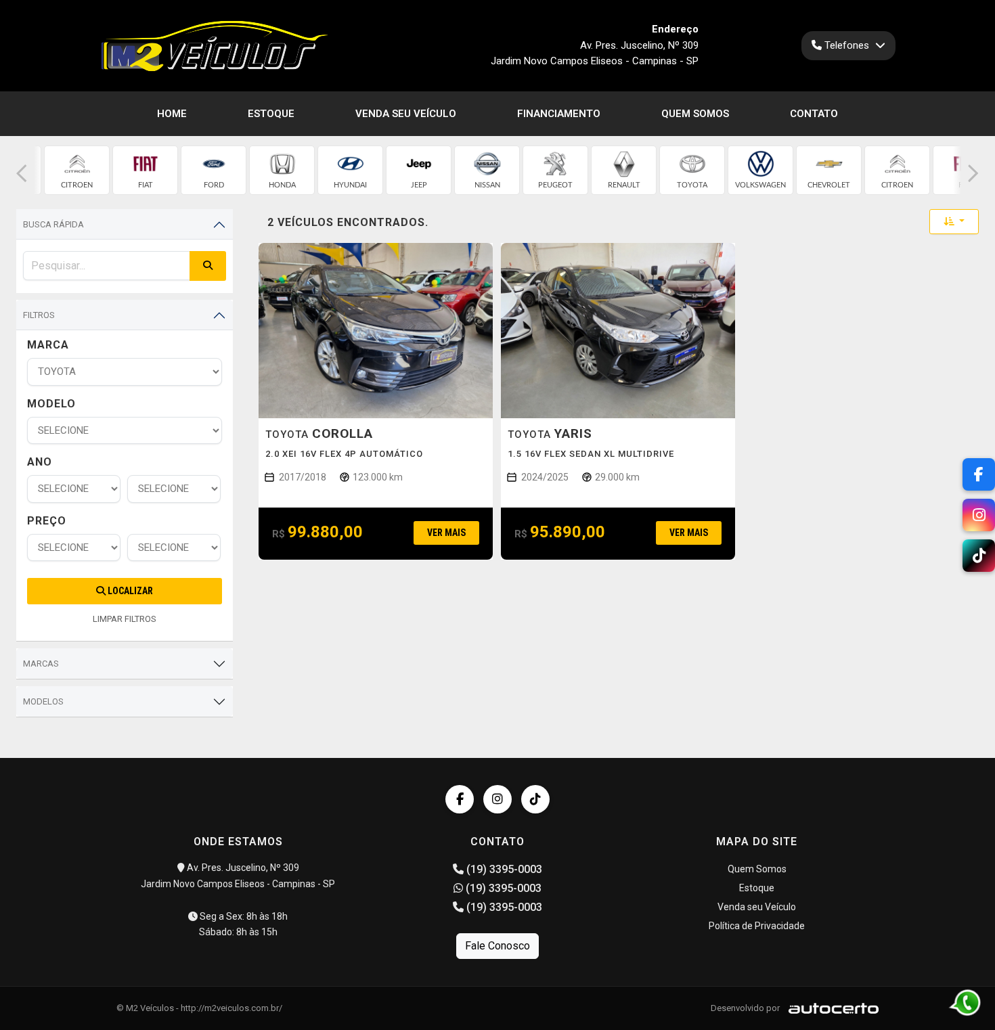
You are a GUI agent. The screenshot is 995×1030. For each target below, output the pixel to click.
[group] (77, 170)
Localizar (129, 590)
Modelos (43, 701)
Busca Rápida (53, 224)
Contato (814, 114)
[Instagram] (497, 799)
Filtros (39, 315)
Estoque (271, 114)
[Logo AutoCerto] (830, 1008)
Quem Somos (695, 114)
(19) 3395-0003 (503, 869)
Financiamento (558, 114)
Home (172, 114)
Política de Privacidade (757, 925)
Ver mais (446, 532)
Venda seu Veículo (405, 114)
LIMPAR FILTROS (124, 619)
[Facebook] (459, 799)
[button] (21, 173)
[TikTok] (535, 799)
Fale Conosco (497, 945)
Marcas (41, 663)
